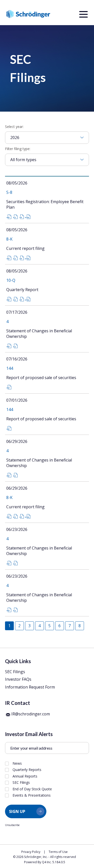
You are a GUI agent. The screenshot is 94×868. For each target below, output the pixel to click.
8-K (9, 239)
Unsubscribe (12, 825)
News (17, 763)
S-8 (9, 192)
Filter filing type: (17, 148)
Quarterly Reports (27, 769)
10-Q (10, 280)
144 (9, 368)
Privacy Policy (30, 852)
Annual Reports (25, 776)
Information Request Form (30, 687)
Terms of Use (58, 852)
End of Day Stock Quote (32, 789)
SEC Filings (15, 671)
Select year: (14, 126)
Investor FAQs (18, 679)
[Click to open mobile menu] (83, 15)
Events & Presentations (32, 795)
